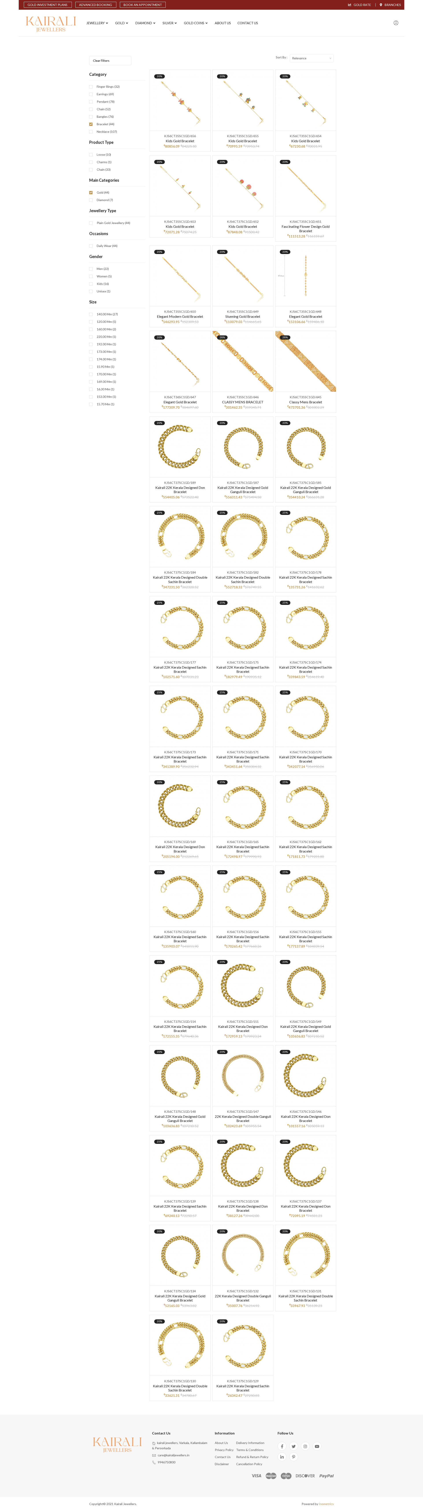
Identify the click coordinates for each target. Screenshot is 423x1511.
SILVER (168, 23)
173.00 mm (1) (106, 351)
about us (221, 1443)
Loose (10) (104, 154)
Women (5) (104, 276)
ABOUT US (223, 23)
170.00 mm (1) (106, 374)
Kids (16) (103, 283)
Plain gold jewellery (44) (113, 222)
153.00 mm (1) (106, 396)
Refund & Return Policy (252, 1457)
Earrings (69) (105, 94)
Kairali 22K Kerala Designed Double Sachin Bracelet (180, 579)
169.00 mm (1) (106, 381)
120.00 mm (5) (106, 321)
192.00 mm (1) (106, 344)
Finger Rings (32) (108, 86)
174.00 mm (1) (106, 359)
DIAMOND (144, 23)
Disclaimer (222, 1464)
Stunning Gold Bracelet (242, 316)
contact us (223, 1457)
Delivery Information (250, 1443)
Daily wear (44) (107, 245)
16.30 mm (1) (105, 389)
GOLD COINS (194, 23)
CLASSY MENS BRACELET (242, 402)
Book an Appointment (143, 5)
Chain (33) (104, 169)
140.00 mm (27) (107, 314)
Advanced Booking (96, 5)
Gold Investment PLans (48, 5)
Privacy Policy (224, 1450)
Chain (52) (104, 109)
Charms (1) (104, 162)
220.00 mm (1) (106, 336)
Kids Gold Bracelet (180, 141)
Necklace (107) (107, 131)
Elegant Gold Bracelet (305, 316)
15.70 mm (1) (105, 404)
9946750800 (166, 1462)
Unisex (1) (103, 291)
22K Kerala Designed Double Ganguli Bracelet (243, 1118)
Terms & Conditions (250, 1450)
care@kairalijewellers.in (173, 1455)
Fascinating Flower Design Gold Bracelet (306, 228)
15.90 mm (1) (105, 366)
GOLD (120, 23)
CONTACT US (247, 23)
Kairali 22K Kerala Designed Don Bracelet (180, 489)
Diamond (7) (105, 200)
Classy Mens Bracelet (305, 402)
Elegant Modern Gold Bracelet (180, 316)
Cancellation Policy (249, 1464)
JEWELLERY (95, 23)
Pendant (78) (106, 101)
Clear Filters (101, 60)
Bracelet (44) (105, 124)
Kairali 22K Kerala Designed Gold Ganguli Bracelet (242, 489)
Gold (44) (103, 192)
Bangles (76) (105, 116)
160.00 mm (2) (106, 329)
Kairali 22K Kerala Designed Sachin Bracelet (305, 579)
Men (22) (103, 268)
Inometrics (326, 1504)
